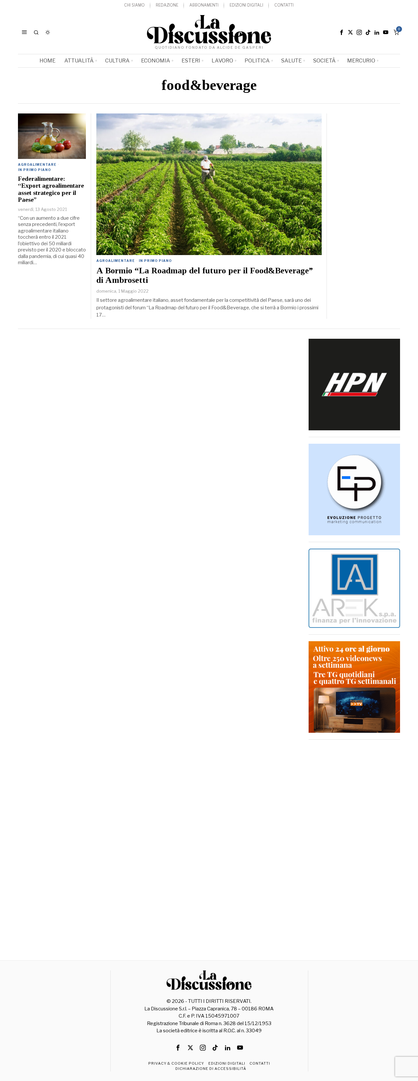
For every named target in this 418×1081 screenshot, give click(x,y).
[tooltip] (342, 32)
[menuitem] (134, 5)
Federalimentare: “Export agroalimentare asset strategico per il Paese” (51, 189)
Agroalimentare (115, 261)
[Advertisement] (354, 844)
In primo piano (155, 261)
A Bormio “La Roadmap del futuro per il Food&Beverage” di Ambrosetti (204, 275)
